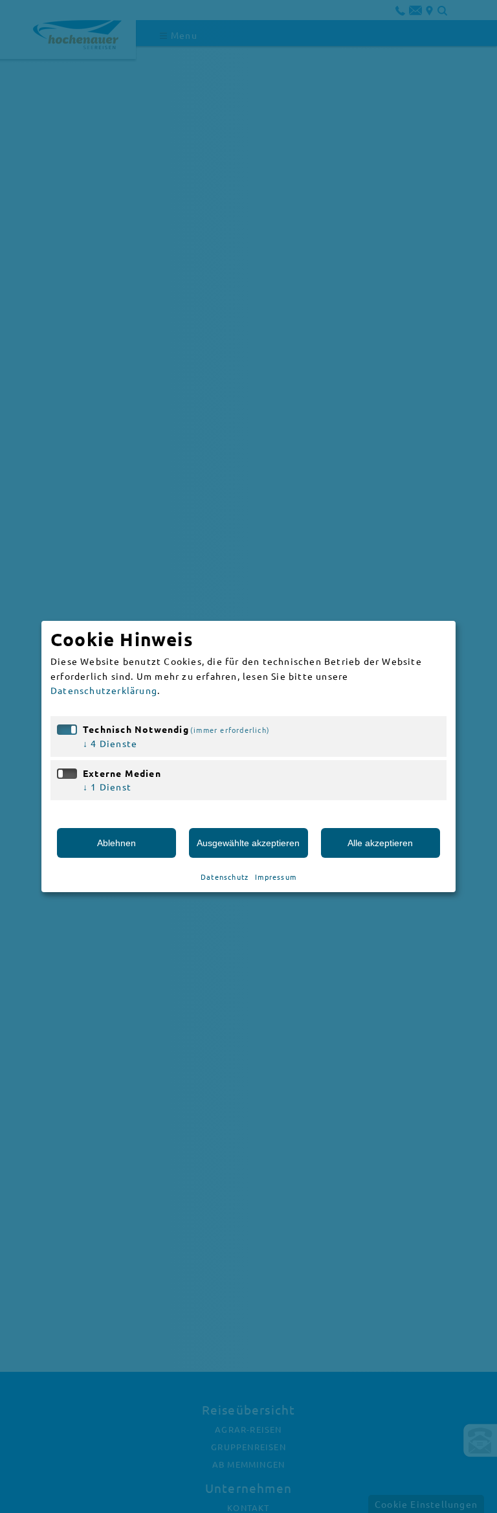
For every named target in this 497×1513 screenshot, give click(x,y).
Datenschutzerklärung (103, 690)
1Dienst (107, 786)
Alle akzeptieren (380, 843)
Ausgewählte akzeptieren (248, 843)
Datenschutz (224, 876)
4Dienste (110, 743)
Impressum (275, 876)
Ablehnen (116, 843)
